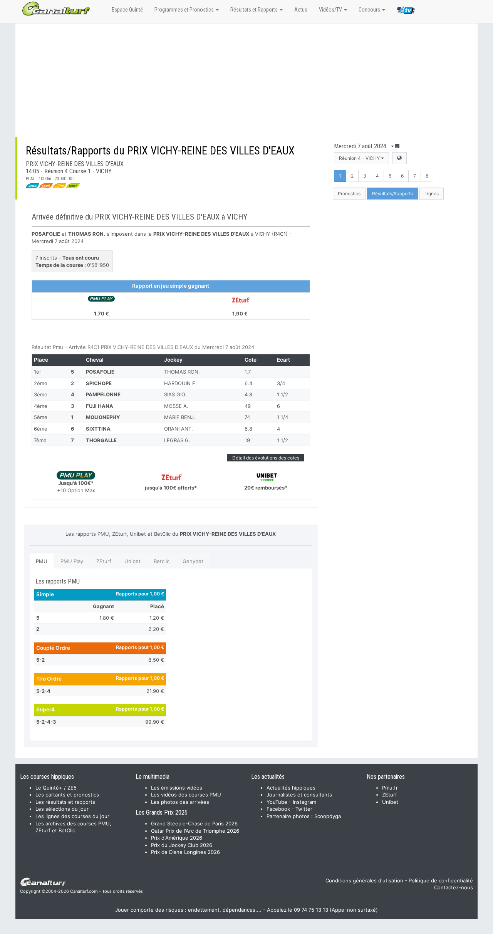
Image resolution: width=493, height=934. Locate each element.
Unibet (132, 561)
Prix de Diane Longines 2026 (185, 852)
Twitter (303, 809)
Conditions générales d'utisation (364, 880)
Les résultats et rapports (65, 802)
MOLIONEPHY (103, 417)
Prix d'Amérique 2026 (176, 838)
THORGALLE (101, 440)
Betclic (161, 561)
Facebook (278, 809)
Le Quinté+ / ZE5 (56, 788)
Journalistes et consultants (299, 794)
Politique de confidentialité (441, 880)
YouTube (277, 802)
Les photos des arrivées (180, 802)
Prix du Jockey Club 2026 (181, 845)
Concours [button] (370, 10)
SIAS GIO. (175, 394)
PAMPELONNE (103, 394)
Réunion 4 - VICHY (360, 158)
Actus (300, 10)
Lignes (431, 193)
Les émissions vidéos (176, 788)
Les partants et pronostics (67, 794)
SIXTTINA (98, 429)
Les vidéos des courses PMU (186, 794)
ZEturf (103, 561)
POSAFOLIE (100, 372)
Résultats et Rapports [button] (254, 10)
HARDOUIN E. (180, 383)
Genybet (193, 561)
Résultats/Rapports (392, 193)
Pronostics (349, 193)
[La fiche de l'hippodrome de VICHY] (399, 158)
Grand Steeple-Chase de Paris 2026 (194, 823)
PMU (41, 561)
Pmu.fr (390, 788)
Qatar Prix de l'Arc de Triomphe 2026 (195, 831)
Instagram (304, 802)
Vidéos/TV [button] (331, 10)
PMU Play (71, 561)
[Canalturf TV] (406, 11)
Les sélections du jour (62, 809)
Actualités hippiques (291, 788)
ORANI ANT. (178, 429)
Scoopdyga (327, 816)
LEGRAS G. (177, 440)
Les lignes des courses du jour (72, 816)
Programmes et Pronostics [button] (184, 10)
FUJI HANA (99, 406)
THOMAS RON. (182, 372)
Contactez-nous (453, 887)
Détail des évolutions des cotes (265, 458)
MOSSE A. (176, 406)
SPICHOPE (99, 383)
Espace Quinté (127, 10)
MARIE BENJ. (179, 417)
